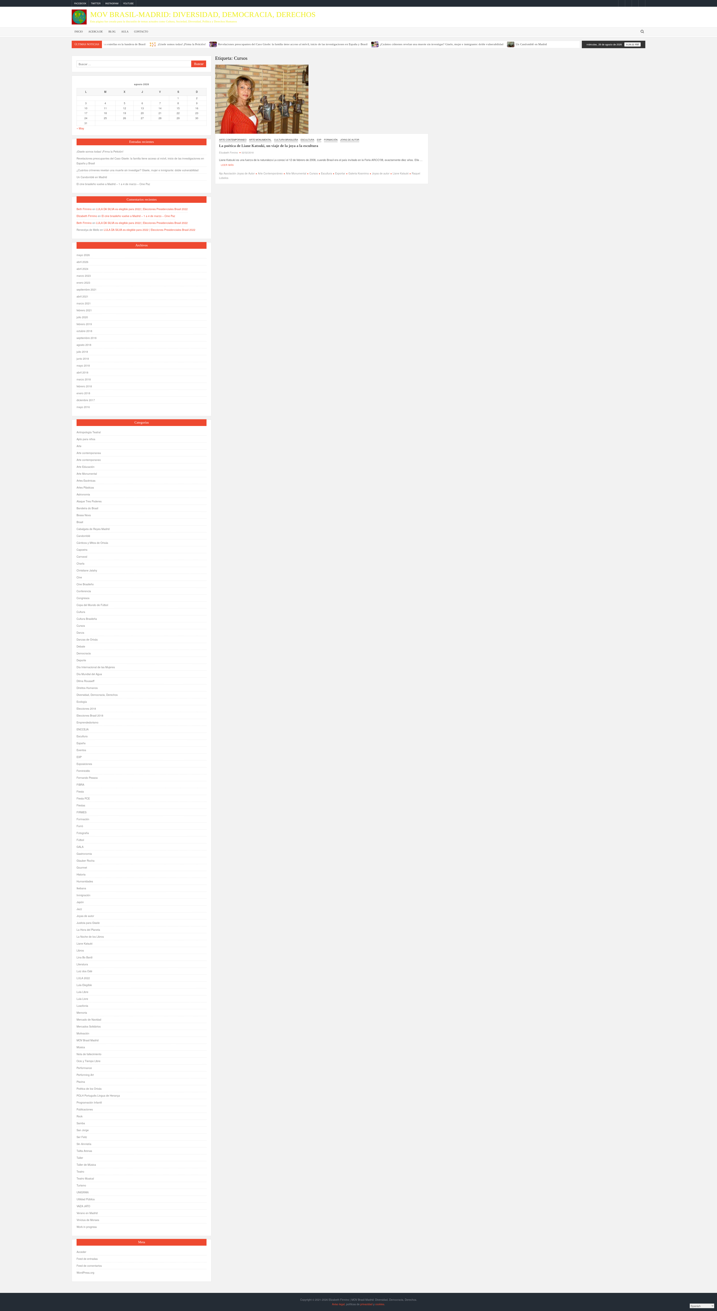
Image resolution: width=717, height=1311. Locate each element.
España (81, 743)
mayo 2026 (83, 255)
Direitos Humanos (87, 688)
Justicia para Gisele (88, 923)
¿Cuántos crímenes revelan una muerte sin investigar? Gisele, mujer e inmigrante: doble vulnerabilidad (441, 44)
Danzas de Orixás (87, 639)
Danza (80, 632)
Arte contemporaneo (232, 139)
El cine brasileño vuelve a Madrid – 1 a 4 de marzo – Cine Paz (113, 184)
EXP (319, 139)
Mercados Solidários (89, 1026)
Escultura (307, 139)
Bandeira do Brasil (87, 508)
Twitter (96, 3)
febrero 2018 (84, 386)
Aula (124, 31)
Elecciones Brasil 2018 (90, 715)
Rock (80, 1116)
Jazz (79, 909)
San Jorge (83, 1130)
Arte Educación (85, 467)
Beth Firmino (84, 209)
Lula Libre (82, 992)
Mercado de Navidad (89, 1019)
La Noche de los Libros (90, 936)
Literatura (82, 964)
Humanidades (85, 881)
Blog (112, 31)
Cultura (81, 612)
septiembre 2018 (87, 338)
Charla (80, 563)
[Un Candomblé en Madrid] (511, 44)
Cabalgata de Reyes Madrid (93, 529)
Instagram (111, 3)
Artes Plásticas (85, 487)
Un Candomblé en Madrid (531, 44)
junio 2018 (83, 358)
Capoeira (82, 549)
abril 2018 (82, 372)
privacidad (366, 1304)
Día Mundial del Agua (89, 674)
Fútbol (80, 840)
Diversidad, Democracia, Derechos (97, 695)
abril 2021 (82, 296)
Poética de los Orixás (89, 1088)
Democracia (84, 653)
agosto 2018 (84, 345)
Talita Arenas (84, 1151)
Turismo (81, 1185)
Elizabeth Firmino (228, 152)
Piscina (81, 1082)
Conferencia (84, 591)
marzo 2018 (84, 379)
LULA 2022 (83, 978)
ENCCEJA (83, 729)
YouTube (128, 3)
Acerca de (95, 31)
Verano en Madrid (87, 1213)
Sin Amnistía (84, 1144)
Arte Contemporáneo (270, 173)
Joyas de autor (349, 139)
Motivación (83, 1033)
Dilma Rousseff (85, 681)
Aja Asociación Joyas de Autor (237, 173)
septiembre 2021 (87, 289)
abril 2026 (82, 262)
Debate (81, 646)
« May (80, 128)
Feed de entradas (87, 1259)
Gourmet (82, 867)
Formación (331, 139)
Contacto (141, 31)
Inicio (79, 31)
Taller (80, 1158)
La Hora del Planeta (88, 930)
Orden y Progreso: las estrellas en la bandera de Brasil (113, 44)
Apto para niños (86, 439)
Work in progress (87, 1227)
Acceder (81, 1252)
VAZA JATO (83, 1206)
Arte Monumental (260, 139)
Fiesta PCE (83, 798)
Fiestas (81, 805)
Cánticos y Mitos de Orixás (92, 543)
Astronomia (83, 494)
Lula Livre (82, 999)
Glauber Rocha (85, 860)
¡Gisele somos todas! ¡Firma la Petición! (182, 44)
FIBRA (80, 784)
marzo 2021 (84, 303)
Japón (80, 902)
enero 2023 (83, 282)
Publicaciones (85, 1109)
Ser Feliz (82, 1137)
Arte (79, 446)
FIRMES (81, 812)
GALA (80, 847)
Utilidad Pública (86, 1199)
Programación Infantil (89, 1102)
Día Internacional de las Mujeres (96, 667)
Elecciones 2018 (86, 708)
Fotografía (83, 833)
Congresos (83, 598)
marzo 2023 (84, 276)
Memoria (82, 1012)
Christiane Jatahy (87, 570)
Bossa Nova (84, 515)
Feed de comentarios (89, 1265)
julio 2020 (82, 317)
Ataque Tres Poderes (89, 501)
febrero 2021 (84, 310)
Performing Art (85, 1075)
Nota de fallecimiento (89, 1054)
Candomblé (83, 536)
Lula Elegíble (84, 985)
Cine (79, 577)
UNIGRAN (83, 1192)
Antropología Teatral (89, 432)
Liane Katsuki (401, 173)
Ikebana (81, 888)
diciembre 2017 (86, 400)
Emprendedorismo (87, 722)
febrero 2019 (84, 324)
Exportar (340, 173)
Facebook (80, 3)
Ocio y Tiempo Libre (88, 1061)
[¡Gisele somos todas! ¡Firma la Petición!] (153, 44)
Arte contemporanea (89, 453)
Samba (81, 1123)
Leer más (227, 164)
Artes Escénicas (86, 480)
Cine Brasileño (85, 584)
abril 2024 (82, 269)
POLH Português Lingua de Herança (98, 1095)
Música (81, 1047)
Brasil (80, 522)
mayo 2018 (83, 365)
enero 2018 (83, 393)
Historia (81, 874)
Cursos (313, 173)
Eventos (81, 750)
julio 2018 (82, 352)
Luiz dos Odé (84, 971)
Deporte (81, 660)
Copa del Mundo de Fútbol (92, 605)
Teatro (80, 1171)
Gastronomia (84, 854)
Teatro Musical (85, 1178)
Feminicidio (83, 771)
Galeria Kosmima (358, 173)
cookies (379, 1304)
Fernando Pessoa (87, 778)
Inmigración (83, 895)
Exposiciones (84, 764)
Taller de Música (86, 1164)
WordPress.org (85, 1272)
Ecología (82, 701)
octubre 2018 (84, 331)
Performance (84, 1068)
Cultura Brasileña (286, 139)
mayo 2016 (83, 407)
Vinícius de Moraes (88, 1220)
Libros (80, 950)
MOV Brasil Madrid (88, 1040)
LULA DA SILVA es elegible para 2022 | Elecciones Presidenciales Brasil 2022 (142, 209)
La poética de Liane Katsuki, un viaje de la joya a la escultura (268, 146)
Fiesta (80, 791)
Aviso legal (338, 1304)
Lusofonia (82, 1006)
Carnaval (82, 556)
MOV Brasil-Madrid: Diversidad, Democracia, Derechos (203, 14)
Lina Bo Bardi (84, 957)
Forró (80, 826)
